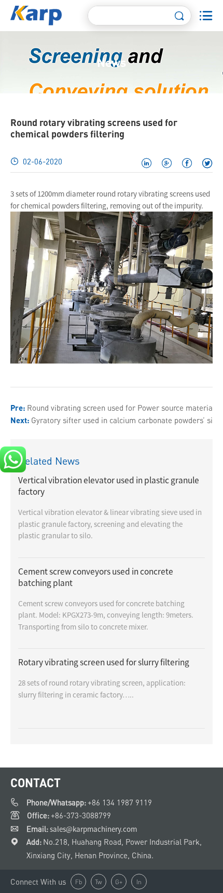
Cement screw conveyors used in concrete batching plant (95, 577)
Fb (78, 882)
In (139, 882)
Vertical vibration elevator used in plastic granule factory (108, 486)
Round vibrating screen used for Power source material (121, 407)
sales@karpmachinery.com (93, 829)
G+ (118, 882)
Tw (98, 882)
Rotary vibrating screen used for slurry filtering (103, 662)
